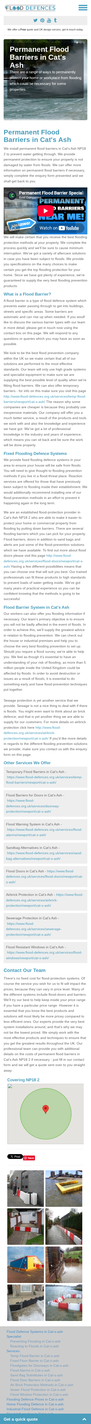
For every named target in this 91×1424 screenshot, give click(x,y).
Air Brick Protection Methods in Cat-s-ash (41, 1385)
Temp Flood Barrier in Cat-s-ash (34, 1356)
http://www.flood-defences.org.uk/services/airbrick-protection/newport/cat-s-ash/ (32, 733)
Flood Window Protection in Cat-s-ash (39, 1394)
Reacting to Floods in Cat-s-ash (34, 1346)
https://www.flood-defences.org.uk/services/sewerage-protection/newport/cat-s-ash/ (34, 929)
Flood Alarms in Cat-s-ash (30, 1370)
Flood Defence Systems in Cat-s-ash (35, 1332)
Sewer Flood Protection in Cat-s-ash (38, 1390)
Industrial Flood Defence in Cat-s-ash (35, 1409)
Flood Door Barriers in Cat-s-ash (35, 1380)
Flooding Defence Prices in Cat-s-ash (35, 1399)
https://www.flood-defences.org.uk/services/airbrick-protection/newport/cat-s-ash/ (44, 900)
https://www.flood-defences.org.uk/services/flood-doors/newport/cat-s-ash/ (44, 876)
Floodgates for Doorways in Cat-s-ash (39, 1365)
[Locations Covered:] (6, 7)
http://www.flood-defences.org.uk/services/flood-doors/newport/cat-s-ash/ (43, 561)
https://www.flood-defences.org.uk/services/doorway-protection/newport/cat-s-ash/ (33, 806)
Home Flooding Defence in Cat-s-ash (35, 1404)
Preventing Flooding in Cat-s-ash (35, 1341)
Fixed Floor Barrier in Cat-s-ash (34, 1361)
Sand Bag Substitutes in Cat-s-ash (36, 1375)
